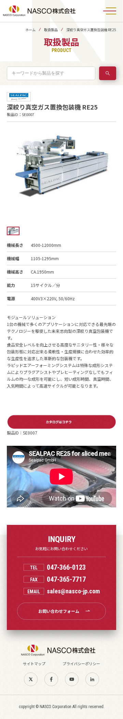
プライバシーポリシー (81, 664)
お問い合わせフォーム (58, 611)
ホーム (30, 29)
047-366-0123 (66, 567)
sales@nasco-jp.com (73, 591)
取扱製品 (51, 29)
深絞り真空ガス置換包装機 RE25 (91, 29)
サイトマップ (34, 664)
